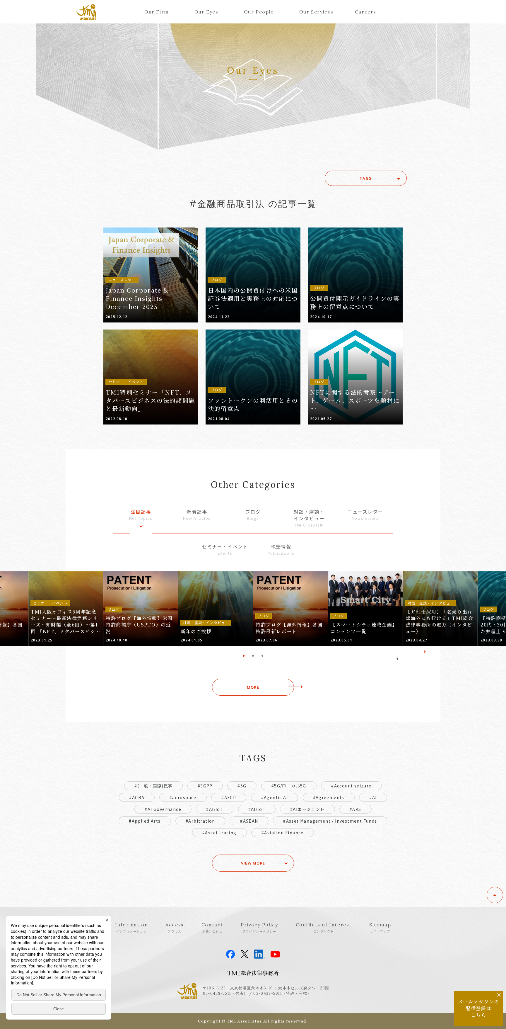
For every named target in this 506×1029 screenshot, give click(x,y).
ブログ (253, 514)
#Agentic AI (274, 797)
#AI (373, 797)
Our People (259, 12)
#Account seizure (351, 786)
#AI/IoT (214, 809)
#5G (241, 786)
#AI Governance (163, 809)
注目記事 (141, 514)
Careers (365, 12)
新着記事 (197, 514)
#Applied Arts (144, 821)
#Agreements (328, 797)
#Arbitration (200, 821)
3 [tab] (262, 656)
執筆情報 (281, 549)
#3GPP (205, 786)
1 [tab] (244, 656)
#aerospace (183, 797)
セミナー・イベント (225, 549)
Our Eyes (206, 12)
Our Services (316, 12)
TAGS (366, 178)
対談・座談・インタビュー (309, 517)
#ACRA (136, 797)
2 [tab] (253, 656)
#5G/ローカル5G (288, 786)
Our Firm (156, 12)
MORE (253, 687)
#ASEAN (249, 821)
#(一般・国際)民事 (153, 786)
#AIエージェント (307, 809)
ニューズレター (365, 514)
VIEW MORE (253, 863)
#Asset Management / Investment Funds (330, 821)
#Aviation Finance (282, 833)
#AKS (355, 809)
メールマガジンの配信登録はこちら (478, 1008)
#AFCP (228, 797)
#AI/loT (256, 809)
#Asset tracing (219, 833)
